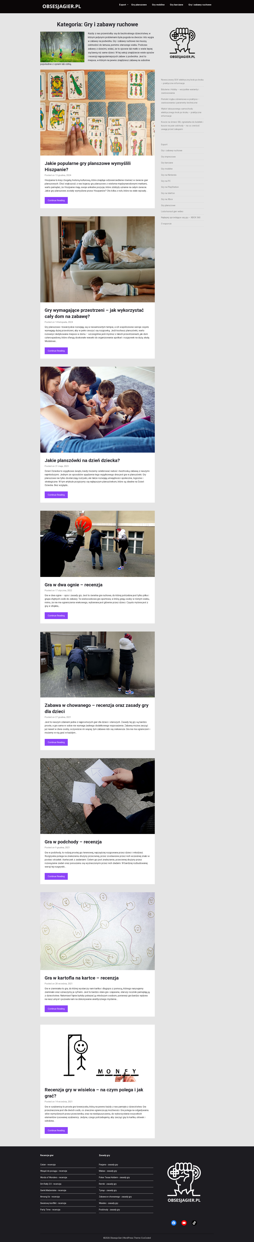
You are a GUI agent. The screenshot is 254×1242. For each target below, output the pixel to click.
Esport (122, 4)
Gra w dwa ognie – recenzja (73, 585)
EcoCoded (146, 1238)
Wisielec (102, 1203)
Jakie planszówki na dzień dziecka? (82, 460)
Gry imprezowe (168, 156)
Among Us (45, 1197)
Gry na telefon (168, 193)
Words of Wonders (48, 1177)
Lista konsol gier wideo (172, 211)
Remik (102, 1184)
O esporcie (166, 223)
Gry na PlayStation (170, 187)
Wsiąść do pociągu (48, 1171)
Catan (43, 1164)
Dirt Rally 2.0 (46, 1184)
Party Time (45, 1209)
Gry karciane (176, 4)
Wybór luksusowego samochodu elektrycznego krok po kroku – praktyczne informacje (181, 112)
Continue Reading (56, 200)
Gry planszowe (139, 4)
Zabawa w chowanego (109, 1197)
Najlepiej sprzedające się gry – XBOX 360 (180, 217)
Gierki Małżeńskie (48, 1190)
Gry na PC (166, 181)
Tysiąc (102, 1190)
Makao (102, 1171)
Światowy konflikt (48, 1203)
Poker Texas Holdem (108, 1177)
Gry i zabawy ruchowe (199, 4)
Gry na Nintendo (169, 175)
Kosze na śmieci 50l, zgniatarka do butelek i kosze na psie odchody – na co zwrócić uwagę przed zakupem (182, 126)
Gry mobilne (158, 4)
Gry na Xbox (167, 199)
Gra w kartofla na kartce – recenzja (82, 978)
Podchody (103, 1209)
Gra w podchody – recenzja (73, 842)
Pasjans (102, 1164)
